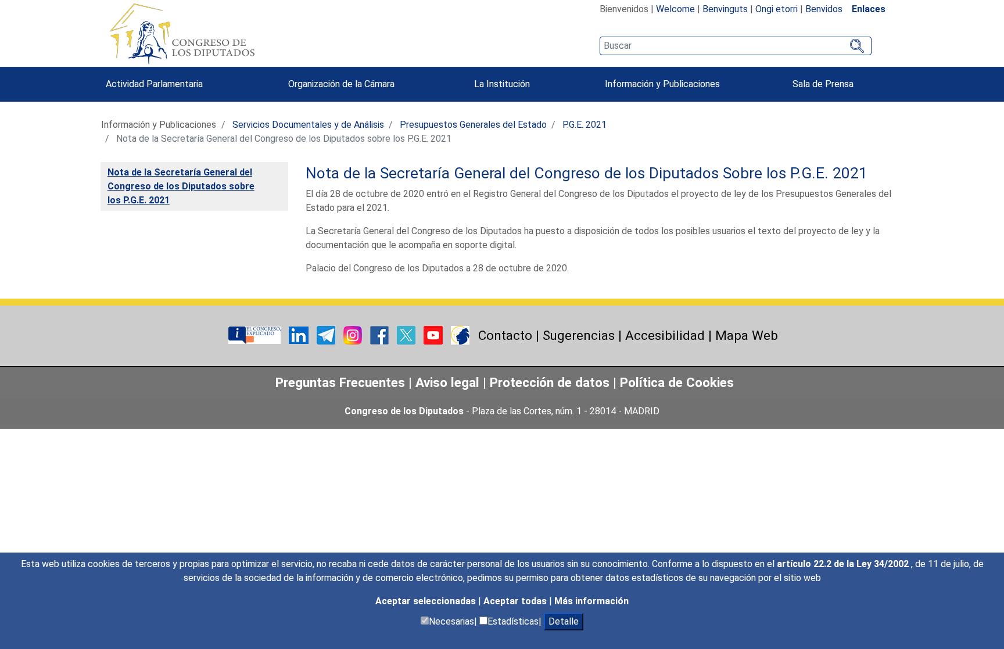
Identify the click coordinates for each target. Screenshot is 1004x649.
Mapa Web (746, 335)
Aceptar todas (516, 601)
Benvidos (823, 9)
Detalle (563, 621)
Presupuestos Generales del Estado (473, 124)
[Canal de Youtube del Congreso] (434, 334)
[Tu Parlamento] (255, 334)
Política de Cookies (677, 382)
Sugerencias (579, 335)
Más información (591, 601)
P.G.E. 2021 (584, 124)
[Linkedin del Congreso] (300, 334)
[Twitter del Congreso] (407, 334)
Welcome (675, 9)
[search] (735, 46)
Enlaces (868, 9)
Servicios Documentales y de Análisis (308, 124)
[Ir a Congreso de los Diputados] (181, 33)
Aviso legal (449, 382)
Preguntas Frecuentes (340, 382)
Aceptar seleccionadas (426, 601)
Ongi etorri (776, 9)
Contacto (505, 335)
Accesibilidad (665, 335)
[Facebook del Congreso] (380, 334)
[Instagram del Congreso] (353, 334)
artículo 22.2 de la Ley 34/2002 (844, 563)
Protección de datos (549, 382)
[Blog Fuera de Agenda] (460, 334)
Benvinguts (725, 9)
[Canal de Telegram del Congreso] (327, 334)
